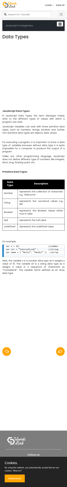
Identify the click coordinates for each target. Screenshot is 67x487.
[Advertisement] (33, 75)
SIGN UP (60, 5)
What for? (17, 471)
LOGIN (48, 5)
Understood (14, 478)
